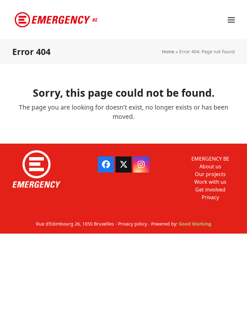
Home (168, 52)
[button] (231, 19)
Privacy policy (132, 224)
